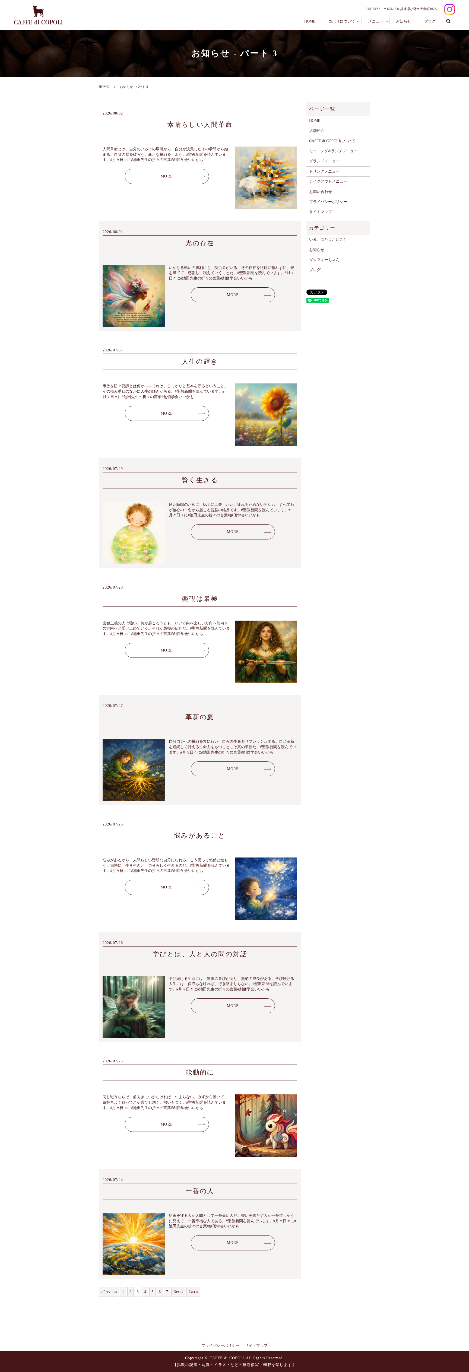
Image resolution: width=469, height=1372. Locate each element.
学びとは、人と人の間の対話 (200, 954)
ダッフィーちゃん (324, 260)
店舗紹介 (316, 131)
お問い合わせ (320, 192)
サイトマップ (320, 212)
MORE (167, 176)
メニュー (375, 21)
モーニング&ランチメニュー (333, 151)
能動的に (199, 1072)
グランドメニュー (324, 161)
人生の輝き (200, 361)
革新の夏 (199, 716)
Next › (178, 1292)
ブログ (430, 21)
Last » (193, 1292)
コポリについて (341, 21)
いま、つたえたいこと (328, 239)
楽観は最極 (200, 598)
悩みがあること (200, 835)
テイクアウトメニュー (328, 181)
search (448, 21)
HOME (309, 21)
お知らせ (403, 21)
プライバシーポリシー (328, 202)
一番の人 (199, 1191)
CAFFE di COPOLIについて (332, 141)
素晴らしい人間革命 (200, 124)
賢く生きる (200, 480)
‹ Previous (109, 1292)
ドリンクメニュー (324, 171)
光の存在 (199, 243)
